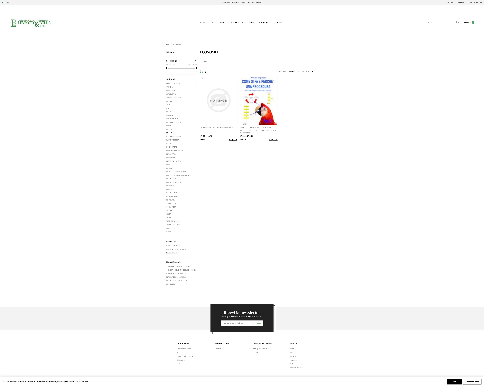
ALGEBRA (171, 266)
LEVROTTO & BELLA (173, 83)
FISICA (168, 143)
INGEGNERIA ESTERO (173, 161)
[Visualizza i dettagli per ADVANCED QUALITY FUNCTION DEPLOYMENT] (218, 100)
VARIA (168, 232)
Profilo (293, 349)
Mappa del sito (296, 367)
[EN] (8, 2)
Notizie (180, 364)
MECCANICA (171, 186)
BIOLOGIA (169, 112)
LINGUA (169, 168)
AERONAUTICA (171, 94)
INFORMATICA (171, 154)
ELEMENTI (178, 270)
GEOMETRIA (181, 273)
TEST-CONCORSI (172, 221)
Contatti (218, 349)
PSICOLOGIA (170, 200)
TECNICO (169, 217)
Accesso (461, 2)
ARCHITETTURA (171, 101)
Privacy (180, 352)
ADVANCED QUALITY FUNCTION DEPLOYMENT (217, 128)
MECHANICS (170, 284)
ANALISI (179, 266)
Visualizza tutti (171, 253)
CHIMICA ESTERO (172, 119)
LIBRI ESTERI (170, 165)
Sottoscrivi (258, 323)
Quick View (202, 82)
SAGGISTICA (171, 203)
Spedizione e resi (184, 349)
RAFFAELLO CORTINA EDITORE (176, 249)
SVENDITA (169, 87)
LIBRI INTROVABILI (172, 90)
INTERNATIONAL (171, 277)
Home (168, 44)
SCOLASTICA (171, 207)
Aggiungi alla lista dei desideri (202, 78)
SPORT (168, 214)
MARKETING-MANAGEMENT (176, 172)
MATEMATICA (171, 179)
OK (454, 381)
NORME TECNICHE (172, 193)
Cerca (457, 22)
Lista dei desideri (297, 364)
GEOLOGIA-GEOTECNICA (175, 150)
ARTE (168, 105)
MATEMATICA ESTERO (174, 182)
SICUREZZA (170, 210)
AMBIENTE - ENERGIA (173, 98)
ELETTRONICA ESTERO (174, 136)
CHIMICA (169, 115)
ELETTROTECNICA (172, 140)
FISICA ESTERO (171, 147)
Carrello (293, 360)
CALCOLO (187, 266)
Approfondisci (472, 381)
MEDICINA (169, 189)
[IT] (3, 2)
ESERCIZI (186, 270)
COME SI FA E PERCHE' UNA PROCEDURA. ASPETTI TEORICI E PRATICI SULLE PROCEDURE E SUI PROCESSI (258, 130)
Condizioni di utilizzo (185, 356)
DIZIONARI (170, 129)
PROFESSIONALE (172, 196)
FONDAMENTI (171, 273)
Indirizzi (293, 356)
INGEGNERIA (170, 158)
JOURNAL (182, 277)
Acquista (233, 139)
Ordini (292, 352)
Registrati (450, 2)
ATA (167, 108)
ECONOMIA (170, 133)
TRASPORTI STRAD (173, 225)
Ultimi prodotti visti (260, 349)
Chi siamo (181, 360)
